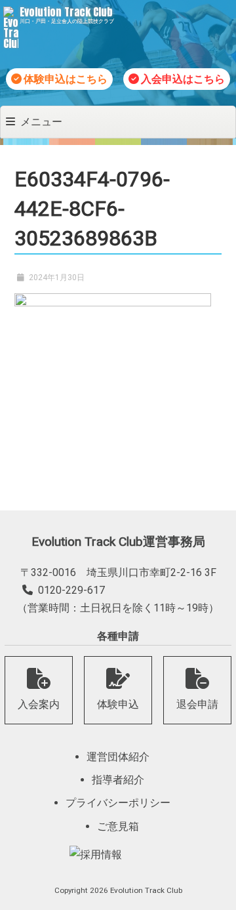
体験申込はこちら (66, 79)
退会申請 (197, 704)
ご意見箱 (118, 826)
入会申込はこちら (183, 79)
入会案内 (39, 704)
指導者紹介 (118, 780)
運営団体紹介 (118, 757)
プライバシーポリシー (118, 802)
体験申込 (118, 704)
